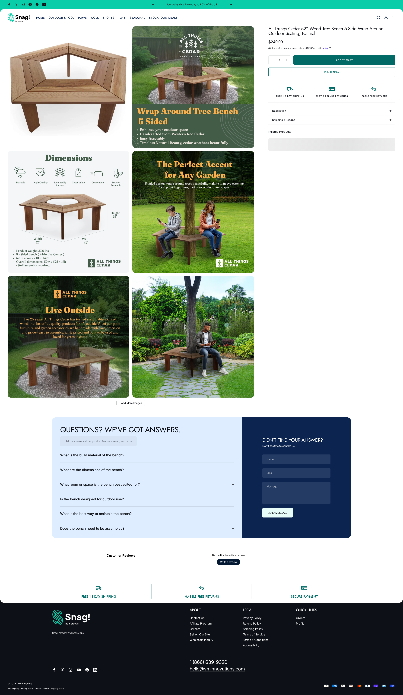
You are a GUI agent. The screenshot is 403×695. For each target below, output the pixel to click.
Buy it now (331, 72)
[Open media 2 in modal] (193, 87)
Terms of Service (254, 634)
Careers (195, 629)
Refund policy (13, 688)
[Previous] (152, 4)
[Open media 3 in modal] (68, 212)
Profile (300, 623)
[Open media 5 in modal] (68, 337)
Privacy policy (27, 688)
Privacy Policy (252, 618)
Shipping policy (57, 688)
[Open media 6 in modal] (193, 337)
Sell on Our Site (200, 634)
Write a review (228, 562)
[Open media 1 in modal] (68, 87)
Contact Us (197, 618)
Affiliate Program (201, 623)
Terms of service (42, 688)
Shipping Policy (253, 629)
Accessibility (251, 645)
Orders (300, 618)
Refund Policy (252, 623)
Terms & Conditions (255, 639)
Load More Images (131, 403)
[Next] (230, 4)
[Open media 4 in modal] (193, 212)
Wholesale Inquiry (201, 639)
